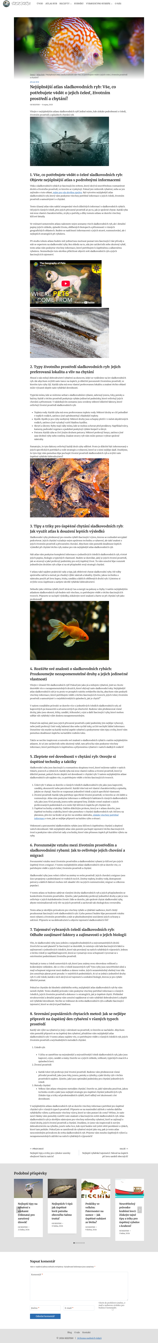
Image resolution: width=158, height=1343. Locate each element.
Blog (69, 1332)
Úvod (40, 3)
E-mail (69, 1308)
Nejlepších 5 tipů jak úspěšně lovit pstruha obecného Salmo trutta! (62, 1211)
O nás (118, 3)
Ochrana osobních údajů (89, 1338)
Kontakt (86, 1332)
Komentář (37, 1274)
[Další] (139, 1210)
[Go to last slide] (18, 1210)
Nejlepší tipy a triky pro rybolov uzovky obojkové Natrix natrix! (50, 1153)
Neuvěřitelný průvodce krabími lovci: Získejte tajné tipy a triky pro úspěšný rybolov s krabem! (129, 1214)
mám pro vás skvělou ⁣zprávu (67, 192)
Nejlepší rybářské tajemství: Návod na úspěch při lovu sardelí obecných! (105, 1153)
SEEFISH (36, 105)
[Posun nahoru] (151, 1339)
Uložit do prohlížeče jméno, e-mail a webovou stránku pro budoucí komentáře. (112, 1305)
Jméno (35, 1308)
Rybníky (79, 3)
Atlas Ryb (51, 3)
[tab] (74, 1243)
